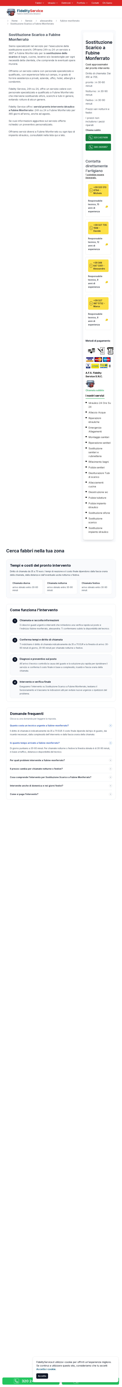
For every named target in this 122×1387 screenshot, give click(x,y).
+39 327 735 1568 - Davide (100, 228)
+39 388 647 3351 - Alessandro (99, 265)
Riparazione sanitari (100, 442)
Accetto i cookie (45, 1369)
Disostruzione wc (98, 492)
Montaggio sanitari (99, 437)
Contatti (95, 3)
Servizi (28, 20)
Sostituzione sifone (99, 512)
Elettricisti (66, 3)
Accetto (42, 1376)
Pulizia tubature (97, 497)
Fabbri (38, 3)
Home (15, 20)
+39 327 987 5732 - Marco (99, 303)
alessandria (46, 20)
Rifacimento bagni (99, 461)
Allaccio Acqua (97, 412)
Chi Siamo (107, 3)
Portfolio (81, 3)
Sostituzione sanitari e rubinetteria (95, 452)
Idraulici (51, 3)
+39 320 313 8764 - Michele (99, 190)
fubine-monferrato (70, 20)
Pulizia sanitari (97, 467)
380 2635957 (101, 147)
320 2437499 (101, 137)
